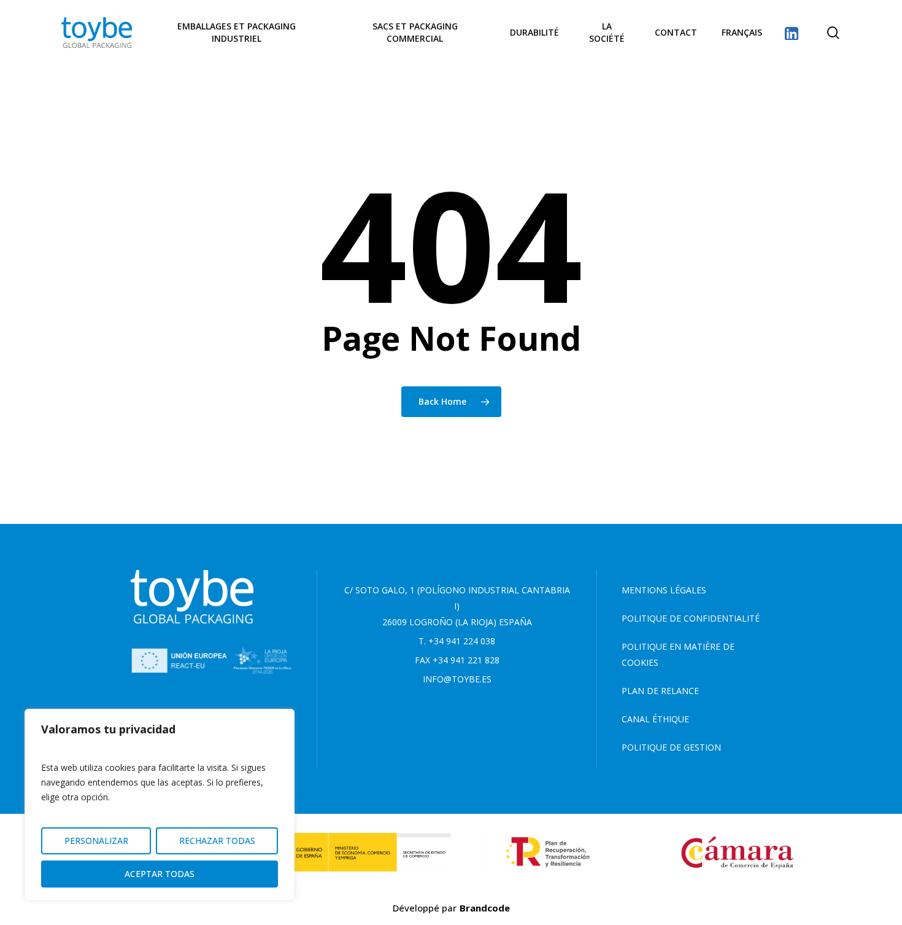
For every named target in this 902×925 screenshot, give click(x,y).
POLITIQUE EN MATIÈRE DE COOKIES (678, 654)
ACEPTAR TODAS (160, 874)
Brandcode (485, 908)
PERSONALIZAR (96, 840)
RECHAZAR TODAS (217, 840)
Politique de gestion (671, 747)
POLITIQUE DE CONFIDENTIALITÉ (691, 618)
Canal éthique (655, 719)
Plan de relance (660, 691)
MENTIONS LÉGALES (664, 590)
